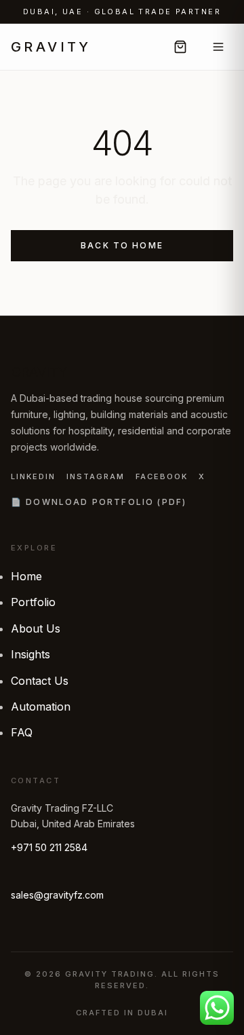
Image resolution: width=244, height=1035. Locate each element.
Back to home (122, 245)
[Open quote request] (180, 47)
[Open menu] (218, 47)
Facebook (162, 476)
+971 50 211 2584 (49, 847)
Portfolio (33, 602)
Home (26, 576)
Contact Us (39, 681)
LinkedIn (33, 476)
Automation (40, 706)
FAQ (22, 732)
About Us (35, 628)
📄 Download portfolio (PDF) (98, 502)
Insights (30, 654)
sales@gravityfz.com (57, 895)
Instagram (95, 476)
